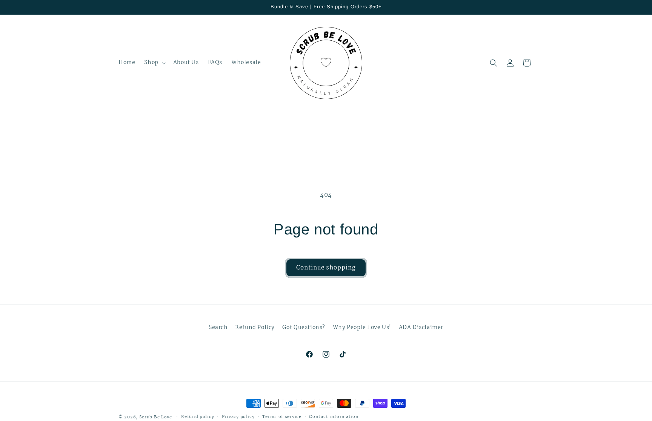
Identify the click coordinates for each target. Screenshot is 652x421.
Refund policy (197, 416)
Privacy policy (238, 416)
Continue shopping (326, 268)
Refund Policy (255, 327)
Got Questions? (303, 327)
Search (218, 327)
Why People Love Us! (362, 327)
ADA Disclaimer (421, 327)
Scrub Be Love (155, 417)
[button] (154, 62)
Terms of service (281, 416)
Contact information (333, 416)
